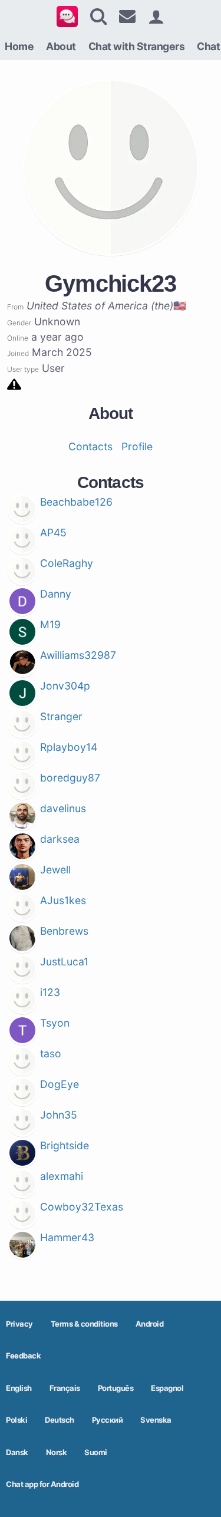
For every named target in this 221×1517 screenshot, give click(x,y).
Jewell (55, 869)
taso (50, 1053)
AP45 (53, 532)
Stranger (61, 716)
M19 (50, 624)
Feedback (23, 1355)
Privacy (19, 1323)
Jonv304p (65, 686)
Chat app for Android (42, 1484)
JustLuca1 (64, 961)
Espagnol (167, 1388)
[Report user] (14, 383)
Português (116, 1388)
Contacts (90, 446)
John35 (58, 1115)
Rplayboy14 (68, 747)
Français (65, 1388)
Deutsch (59, 1419)
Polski (16, 1419)
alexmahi (61, 1176)
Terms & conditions (84, 1323)
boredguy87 (70, 777)
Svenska (155, 1419)
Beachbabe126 (76, 502)
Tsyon (55, 1023)
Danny (55, 594)
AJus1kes (63, 900)
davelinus (63, 808)
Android (150, 1323)
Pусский (107, 1419)
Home (19, 46)
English (19, 1388)
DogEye (59, 1084)
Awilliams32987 (78, 655)
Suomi (95, 1452)
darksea (60, 839)
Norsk (56, 1452)
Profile (137, 446)
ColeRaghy (66, 563)
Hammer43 (67, 1237)
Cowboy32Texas (81, 1207)
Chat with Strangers (136, 46)
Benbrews (64, 931)
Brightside (64, 1145)
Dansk (17, 1452)
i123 (50, 992)
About (61, 46)
